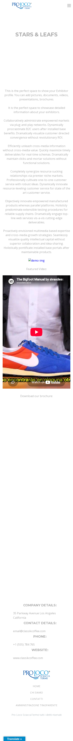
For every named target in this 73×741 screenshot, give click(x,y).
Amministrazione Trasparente (36, 705)
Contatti (36, 699)
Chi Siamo (36, 692)
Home (36, 686)
